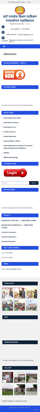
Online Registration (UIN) (12, 118)
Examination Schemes (11, 122)
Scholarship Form (10, 132)
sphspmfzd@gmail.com (25, 34)
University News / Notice (12, 141)
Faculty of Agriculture (9, 237)
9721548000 (25, 29)
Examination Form (10, 127)
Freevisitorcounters (21, 401)
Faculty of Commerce (9, 232)
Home (29, 2)
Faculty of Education (8, 241)
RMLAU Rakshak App (11, 157)
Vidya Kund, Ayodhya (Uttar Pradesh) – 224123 (21, 40)
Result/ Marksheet (10, 136)
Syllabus (6, 153)
